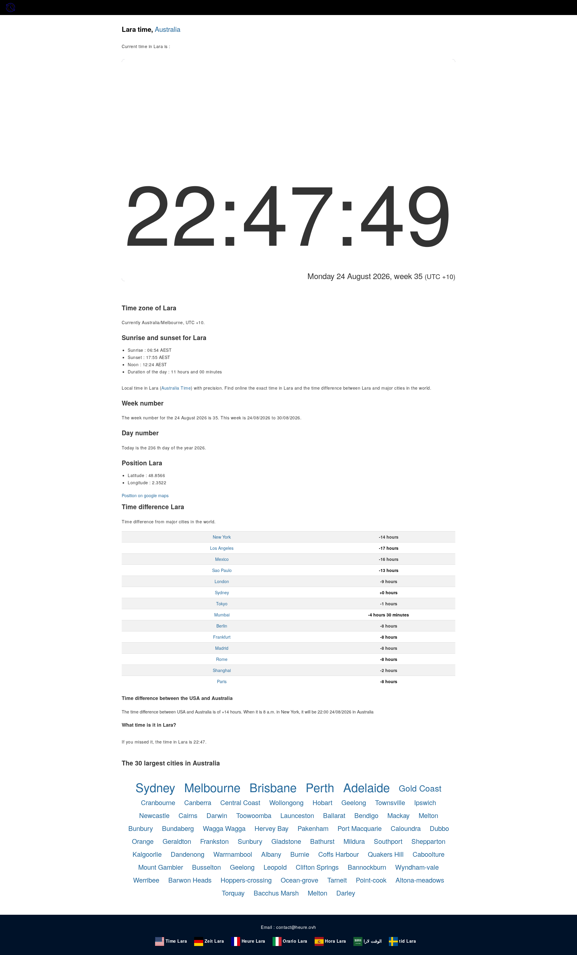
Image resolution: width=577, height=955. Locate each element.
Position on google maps (145, 495)
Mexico (222, 559)
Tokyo (221, 604)
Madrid (221, 648)
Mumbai (222, 615)
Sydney (222, 592)
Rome (221, 659)
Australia (167, 29)
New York (222, 537)
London (222, 581)
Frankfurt (221, 637)
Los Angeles (222, 548)
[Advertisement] (288, 104)
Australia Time (176, 388)
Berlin (221, 626)
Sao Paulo (222, 570)
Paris (222, 681)
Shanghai (222, 670)
